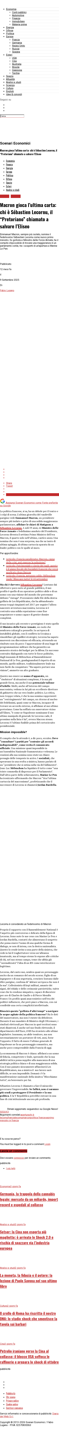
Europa (9, 36)
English (10, 91)
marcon (26, 1117)
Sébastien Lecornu (31, 584)
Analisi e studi (13, 82)
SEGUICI (4, 1111)
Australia (16, 64)
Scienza (10, 85)
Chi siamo (10, 1397)
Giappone (17, 70)
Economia (11, 9)
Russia (15, 48)
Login (47, 1144)
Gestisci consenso (14, 1408)
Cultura (9, 88)
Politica (10, 33)
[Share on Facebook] (32, 469)
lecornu (19, 1117)
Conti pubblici (19, 12)
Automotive (18, 15)
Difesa (9, 30)
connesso (19, 1157)
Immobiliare (18, 21)
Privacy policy (12, 1401)
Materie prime (19, 24)
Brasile (16, 67)
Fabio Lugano (7, 290)
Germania (17, 42)
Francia (16, 39)
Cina (14, 61)
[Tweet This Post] (32, 472)
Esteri (9, 54)
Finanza (16, 18)
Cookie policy (12, 1404)
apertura (25, 1114)
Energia (10, 27)
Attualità (10, 79)
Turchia (16, 73)
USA (14, 58)
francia (11, 1117)
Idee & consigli (14, 94)
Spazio (9, 76)
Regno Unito (18, 45)
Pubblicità (10, 1393)
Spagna (16, 51)
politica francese (39, 1117)
